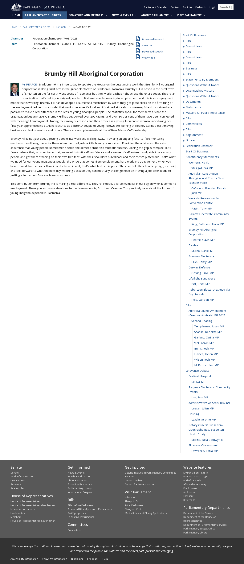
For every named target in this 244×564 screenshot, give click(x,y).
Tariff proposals (77, 513)
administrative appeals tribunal (209, 403)
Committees (74, 530)
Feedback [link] (92, 559)
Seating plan (17, 488)
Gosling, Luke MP (202, 273)
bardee (193, 245)
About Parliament (155, 15)
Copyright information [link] (54, 559)
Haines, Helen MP (206, 354)
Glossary (188, 496)
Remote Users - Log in (195, 476)
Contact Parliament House (139, 484)
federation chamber (199, 146)
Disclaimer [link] (77, 559)
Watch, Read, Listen (79, 476)
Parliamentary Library (80, 488)
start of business (194, 35)
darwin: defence (199, 267)
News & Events (122, 15)
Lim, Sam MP (199, 397)
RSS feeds (189, 500)
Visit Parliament (189, 15)
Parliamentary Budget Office (199, 528)
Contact (175, 7)
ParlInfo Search (192, 480)
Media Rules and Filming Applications (146, 513)
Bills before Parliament (81, 505)
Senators (15, 484)
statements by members (202, 79)
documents (193, 101)
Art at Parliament (134, 505)
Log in (212, 7)
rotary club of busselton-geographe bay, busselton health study (206, 429)
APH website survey (194, 484)
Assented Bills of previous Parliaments (90, 509)
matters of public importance (205, 112)
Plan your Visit (133, 509)
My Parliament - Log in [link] (195, 472)
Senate (14, 472)
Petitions (130, 476)
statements (193, 107)
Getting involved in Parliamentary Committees (150, 472)
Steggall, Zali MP (202, 168)
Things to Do (132, 501)
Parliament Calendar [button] (155, 7)
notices (191, 140)
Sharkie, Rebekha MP (208, 332)
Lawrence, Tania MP (204, 451)
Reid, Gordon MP (202, 299)
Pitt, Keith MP (200, 284)
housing (194, 414)
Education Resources (80, 484)
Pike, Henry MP (201, 262)
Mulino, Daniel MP (202, 251)
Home (16, 15)
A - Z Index (189, 492)
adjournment (194, 135)
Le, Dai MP (198, 382)
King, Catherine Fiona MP (207, 224)
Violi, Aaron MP (204, 343)
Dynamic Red (17, 480)
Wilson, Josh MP (204, 359)
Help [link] (105, 559)
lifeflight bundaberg (202, 278)
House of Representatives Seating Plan (32, 520)
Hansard (61, 27)
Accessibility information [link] (24, 559)
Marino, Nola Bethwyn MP (208, 440)
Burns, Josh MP (204, 348)
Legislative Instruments (81, 517)
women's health (199, 162)
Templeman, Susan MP (209, 326)
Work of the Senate (21, 476)
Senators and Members (86, 15)
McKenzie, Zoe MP (206, 365)
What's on (130, 497)
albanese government (203, 445)
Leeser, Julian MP (202, 408)
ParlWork (200, 7)
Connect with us (134, 480)
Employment (190, 488)
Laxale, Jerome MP (203, 419)
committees (194, 46)
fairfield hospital (200, 376)
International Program (80, 492)
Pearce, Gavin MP (203, 240)
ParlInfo (187, 7)
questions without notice (203, 85)
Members (16, 517)
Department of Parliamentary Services (205, 524)
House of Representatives (25, 501)
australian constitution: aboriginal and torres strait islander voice (207, 178)
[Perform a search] (231, 7)
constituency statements (202, 157)
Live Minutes (17, 513)
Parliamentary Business (43, 15)
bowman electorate (201, 256)
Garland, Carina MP (206, 337)
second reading (201, 321)
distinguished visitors (200, 90)
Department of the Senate (198, 513)
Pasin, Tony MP (201, 208)
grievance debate (197, 370)
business (191, 68)
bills (188, 41)
